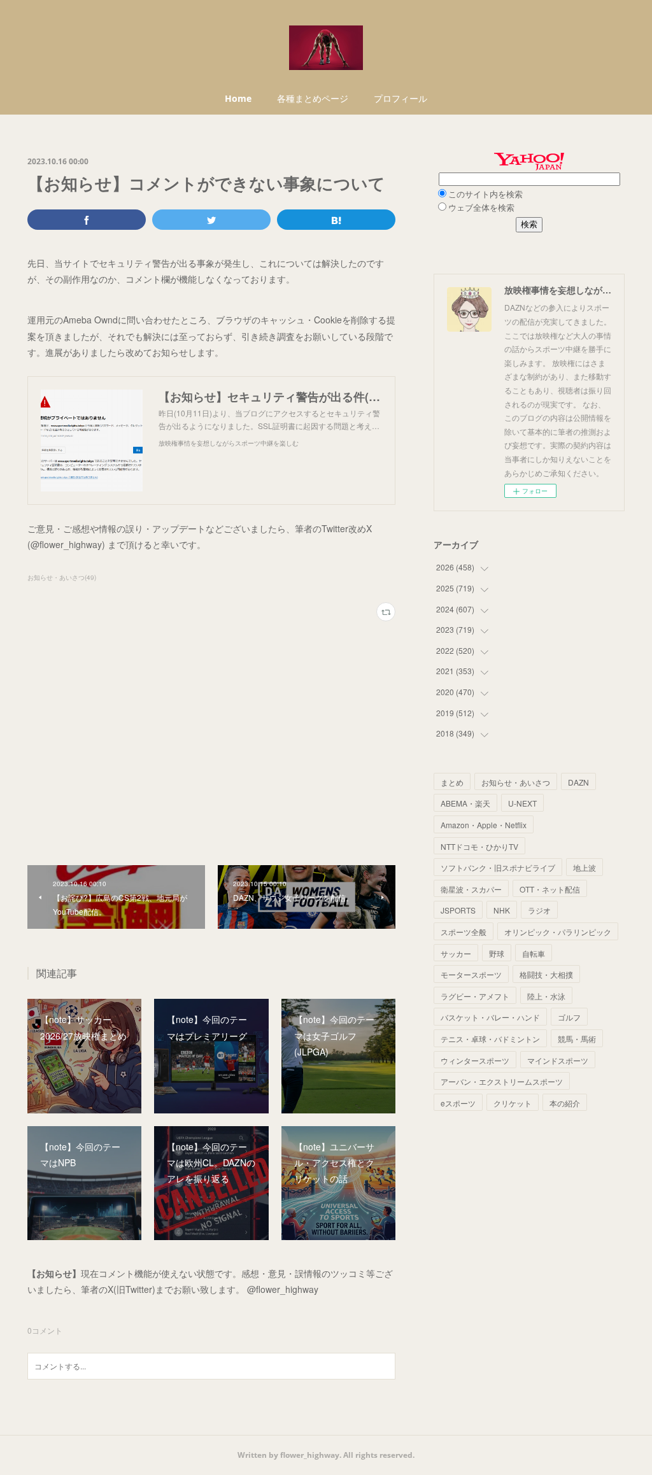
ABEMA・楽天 (465, 803)
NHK (501, 910)
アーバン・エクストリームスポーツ (502, 1081)
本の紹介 (564, 1102)
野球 (496, 953)
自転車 (533, 953)
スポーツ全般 (463, 931)
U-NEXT (522, 803)
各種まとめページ (312, 98)
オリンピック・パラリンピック (557, 931)
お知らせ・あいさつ (515, 782)
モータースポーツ (471, 974)
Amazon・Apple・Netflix (484, 824)
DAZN (578, 782)
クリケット (512, 1102)
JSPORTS (458, 910)
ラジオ (539, 910)
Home (238, 98)
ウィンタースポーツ (475, 1060)
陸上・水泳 (546, 996)
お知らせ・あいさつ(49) (61, 577)
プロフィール (400, 98)
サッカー (456, 953)
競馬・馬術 (577, 1038)
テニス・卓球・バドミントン (490, 1038)
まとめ (452, 782)
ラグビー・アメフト (475, 996)
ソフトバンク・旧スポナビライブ (498, 867)
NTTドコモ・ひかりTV (479, 846)
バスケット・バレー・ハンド (490, 1017)
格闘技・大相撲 (546, 974)
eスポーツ (458, 1102)
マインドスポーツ (557, 1060)
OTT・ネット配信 (550, 889)
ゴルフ (569, 1017)
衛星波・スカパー (471, 889)
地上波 (584, 867)
